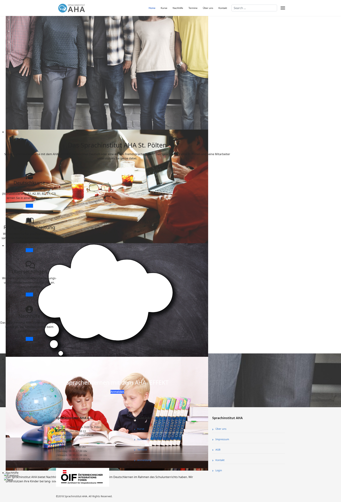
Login (218, 470)
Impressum (222, 439)
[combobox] (254, 8)
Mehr (29, 206)
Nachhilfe (178, 8)
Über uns (208, 8)
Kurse (164, 8)
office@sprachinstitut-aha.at (77, 435)
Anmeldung (144, 460)
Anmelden (117, 392)
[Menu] (283, 8)
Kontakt (222, 8)
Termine (192, 8)
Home (152, 8)
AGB (217, 449)
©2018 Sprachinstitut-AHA (71, 496)
